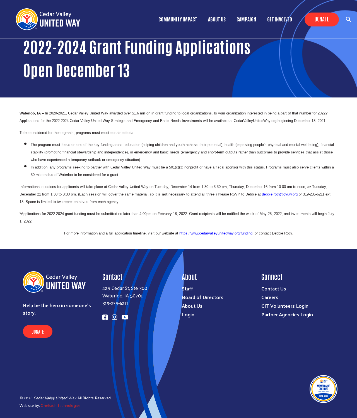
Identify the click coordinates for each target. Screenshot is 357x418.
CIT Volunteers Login (284, 305)
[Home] (50, 19)
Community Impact (177, 19)
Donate (322, 18)
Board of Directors (202, 297)
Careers (269, 297)
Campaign (246, 19)
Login (188, 314)
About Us (217, 19)
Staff (187, 288)
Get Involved (279, 19)
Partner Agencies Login (287, 314)
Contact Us (273, 288)
